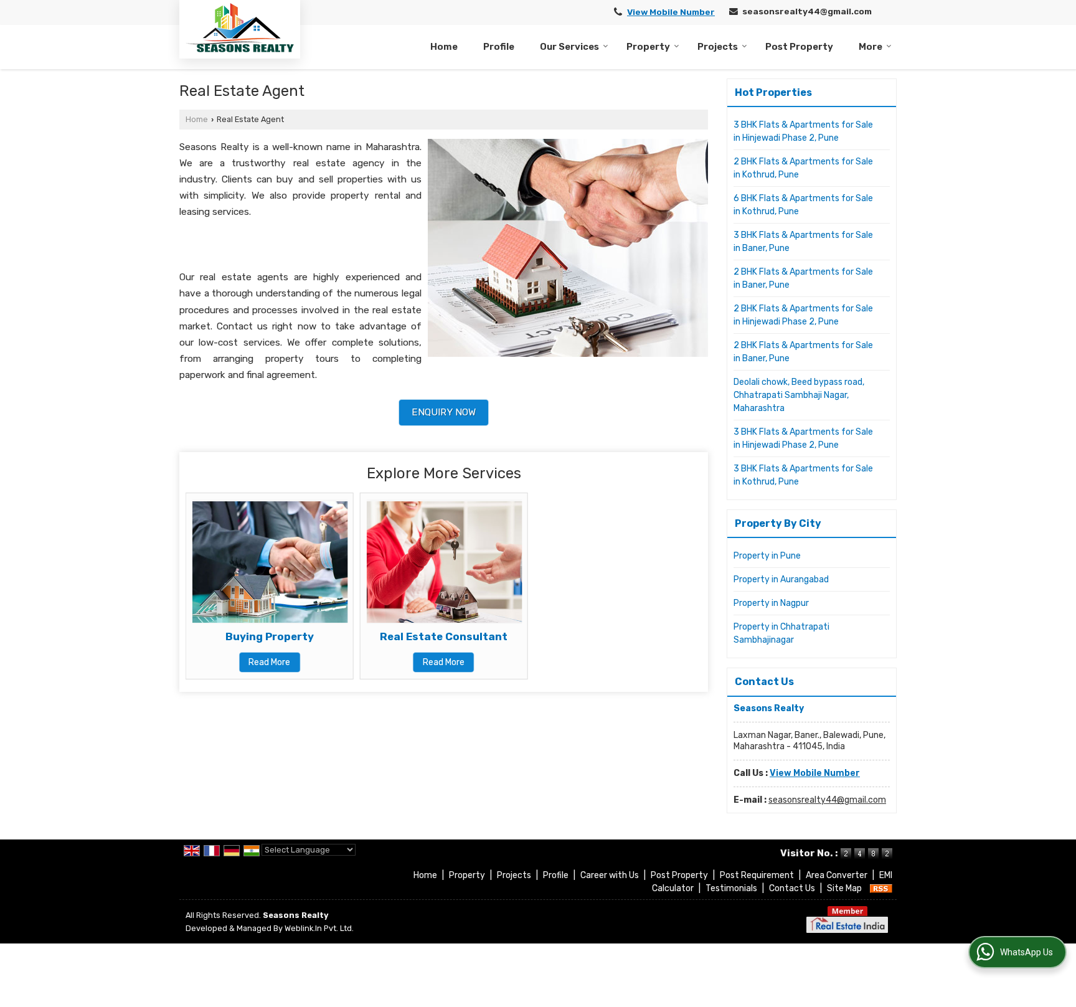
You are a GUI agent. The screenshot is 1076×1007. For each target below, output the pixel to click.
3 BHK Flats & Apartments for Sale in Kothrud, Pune (803, 475)
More (870, 46)
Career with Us (609, 875)
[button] (671, 12)
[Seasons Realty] (240, 27)
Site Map (844, 888)
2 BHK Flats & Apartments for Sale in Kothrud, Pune (803, 168)
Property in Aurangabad (781, 579)
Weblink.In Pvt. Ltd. (319, 928)
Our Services (569, 46)
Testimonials (731, 888)
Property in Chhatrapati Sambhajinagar (781, 633)
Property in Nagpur (771, 603)
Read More (269, 662)
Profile (498, 46)
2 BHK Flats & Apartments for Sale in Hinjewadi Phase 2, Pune (803, 315)
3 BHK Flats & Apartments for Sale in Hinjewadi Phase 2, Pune (803, 131)
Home (444, 46)
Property (648, 46)
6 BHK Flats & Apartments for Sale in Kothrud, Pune (803, 205)
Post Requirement (757, 875)
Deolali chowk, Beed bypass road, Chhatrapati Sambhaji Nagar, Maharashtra (799, 395)
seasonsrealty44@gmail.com (807, 11)
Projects (717, 46)
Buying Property (269, 636)
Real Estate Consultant (443, 636)
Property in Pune (767, 556)
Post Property (799, 46)
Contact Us (792, 888)
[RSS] (881, 888)
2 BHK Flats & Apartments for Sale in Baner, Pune (803, 278)
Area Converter (836, 875)
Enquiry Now (444, 412)
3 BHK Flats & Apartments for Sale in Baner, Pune (803, 241)
